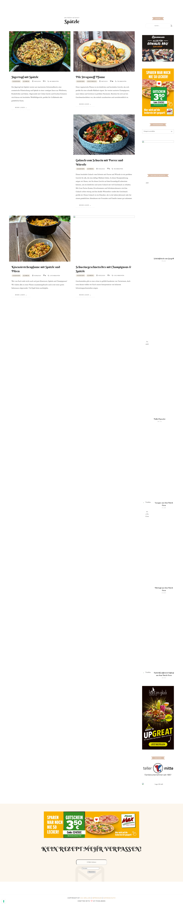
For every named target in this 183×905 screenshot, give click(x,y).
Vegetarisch (91, 81)
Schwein (26, 81)
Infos (115, 5)
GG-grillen (85, 898)
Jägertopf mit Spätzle (24, 77)
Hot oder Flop (96, 5)
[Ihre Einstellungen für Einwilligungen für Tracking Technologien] (4, 901)
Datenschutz (109, 898)
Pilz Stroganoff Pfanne (90, 77)
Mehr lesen (20, 107)
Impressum (97, 898)
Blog (68, 5)
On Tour (107, 5)
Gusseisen (16, 81)
